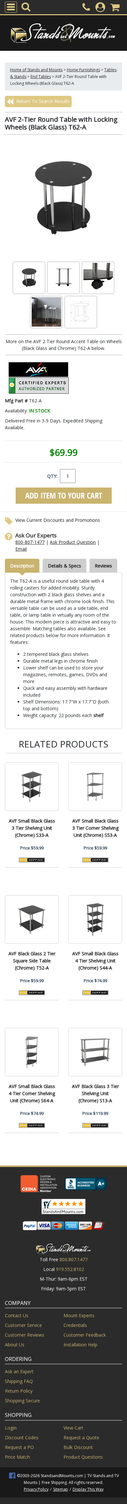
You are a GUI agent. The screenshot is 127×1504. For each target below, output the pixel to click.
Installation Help (80, 1344)
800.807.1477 (74, 1259)
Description (22, 566)
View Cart (73, 1428)
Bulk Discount (78, 1447)
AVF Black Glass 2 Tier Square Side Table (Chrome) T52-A (31, 960)
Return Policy (19, 1391)
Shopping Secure (22, 1400)
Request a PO (19, 1447)
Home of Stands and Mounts (36, 70)
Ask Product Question (73, 542)
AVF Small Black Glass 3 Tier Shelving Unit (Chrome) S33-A (32, 828)
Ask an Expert (19, 1371)
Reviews (103, 566)
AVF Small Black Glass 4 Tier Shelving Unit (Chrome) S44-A (95, 960)
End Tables (41, 76)
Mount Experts (79, 1315)
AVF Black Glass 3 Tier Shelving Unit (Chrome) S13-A (95, 1093)
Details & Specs (64, 566)
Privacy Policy (36, 1489)
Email (21, 549)
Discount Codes (21, 1437)
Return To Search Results (42, 101)
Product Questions (83, 1457)
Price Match (17, 1457)
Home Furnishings (83, 70)
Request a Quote (81, 1437)
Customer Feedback (85, 1335)
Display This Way (88, 1489)
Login (11, 1428)
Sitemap (60, 1489)
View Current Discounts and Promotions (57, 520)
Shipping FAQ (19, 1381)
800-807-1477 (30, 542)
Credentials (75, 1325)
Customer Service (23, 1325)
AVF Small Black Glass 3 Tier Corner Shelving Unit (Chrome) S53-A (95, 828)
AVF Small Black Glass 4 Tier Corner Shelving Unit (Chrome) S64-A (32, 1093)
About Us (14, 1344)
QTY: (52, 476)
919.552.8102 (70, 1269)
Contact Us (16, 1315)
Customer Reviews (24, 1335)
